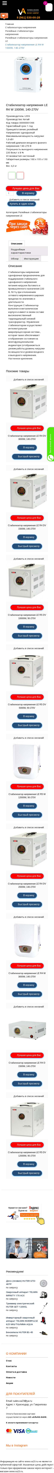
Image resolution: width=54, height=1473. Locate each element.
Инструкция (31, 258)
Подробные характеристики (21, 251)
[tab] (17, 244)
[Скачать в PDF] (20, 175)
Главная (9, 23)
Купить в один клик (22, 203)
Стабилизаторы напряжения (20, 27)
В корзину (28, 193)
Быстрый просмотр (28, 456)
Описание (16, 243)
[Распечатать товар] (11, 175)
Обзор (15, 258)
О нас (9, 1360)
